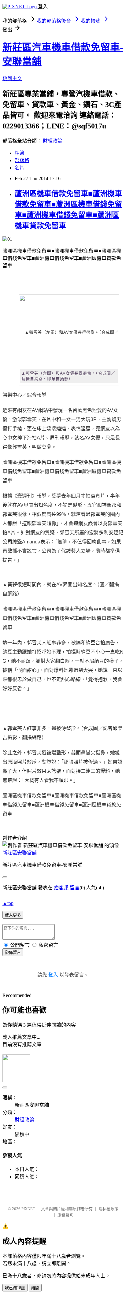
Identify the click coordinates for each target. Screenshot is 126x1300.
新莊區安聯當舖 (19, 852)
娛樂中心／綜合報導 (24, 395)
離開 (35, 1288)
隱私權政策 (108, 1208)
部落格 (22, 160)
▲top (7, 903)
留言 (75, 887)
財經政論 (52, 140)
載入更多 (13, 915)
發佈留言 (13, 952)
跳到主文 (12, 78)
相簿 (19, 153)
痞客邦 (61, 887)
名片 (19, 167)
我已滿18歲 (15, 1288)
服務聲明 (65, 1215)
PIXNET (28, 1208)
